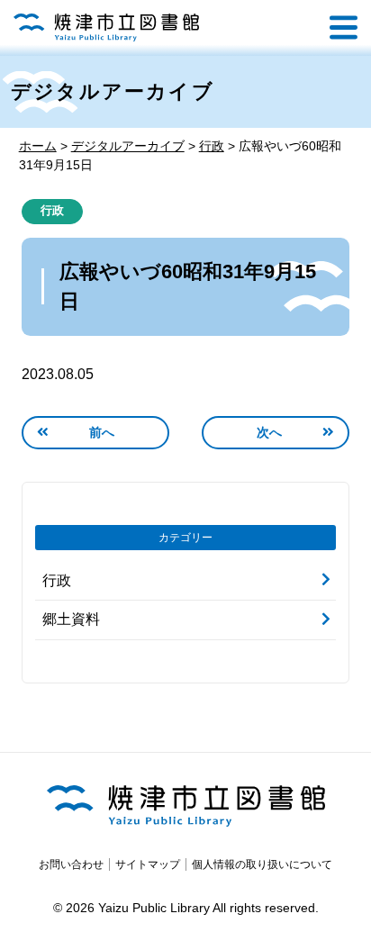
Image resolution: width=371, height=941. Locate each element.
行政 (52, 210)
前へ (102, 429)
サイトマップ (147, 861)
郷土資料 (71, 616)
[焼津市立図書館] (106, 27)
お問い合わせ (71, 861)
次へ (270, 429)
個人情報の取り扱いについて (262, 861)
